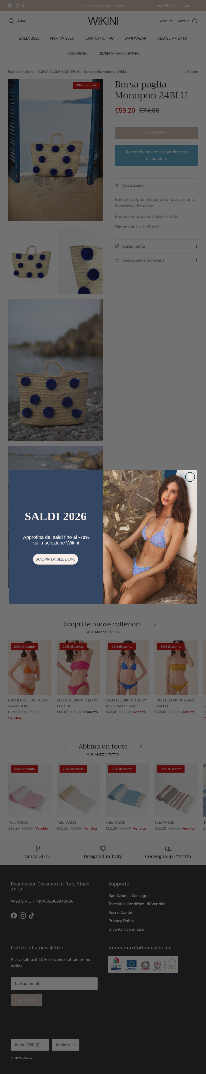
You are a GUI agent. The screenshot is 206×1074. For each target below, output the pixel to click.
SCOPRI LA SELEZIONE (55, 559)
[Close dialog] (190, 477)
